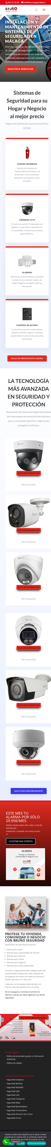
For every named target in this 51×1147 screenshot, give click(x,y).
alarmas (27, 272)
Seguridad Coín (13, 1095)
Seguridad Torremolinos (17, 1110)
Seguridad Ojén (13, 1091)
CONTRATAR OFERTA (21, 841)
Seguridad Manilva (14, 1083)
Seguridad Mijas (13, 1102)
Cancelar (20, 1143)
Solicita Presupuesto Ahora (27, 358)
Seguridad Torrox (14, 1118)
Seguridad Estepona (15, 1079)
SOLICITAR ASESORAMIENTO (28, 791)
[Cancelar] (48, 1139)
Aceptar (10, 1143)
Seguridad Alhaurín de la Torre (20, 1114)
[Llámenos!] (5, 1141)
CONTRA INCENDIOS (27, 164)
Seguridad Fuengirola (16, 1099)
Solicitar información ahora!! (33, 1018)
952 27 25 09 (13, 2)
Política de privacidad (36, 1143)
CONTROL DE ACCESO (27, 325)
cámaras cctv (27, 220)
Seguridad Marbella (15, 1087)
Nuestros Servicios (21, 69)
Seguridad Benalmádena (17, 1106)
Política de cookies (14, 1063)
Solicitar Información (28, 473)
